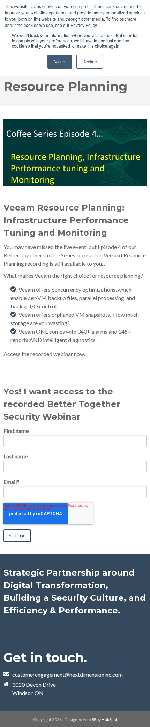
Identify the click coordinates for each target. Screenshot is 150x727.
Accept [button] (59, 61)
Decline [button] (89, 61)
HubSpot (109, 719)
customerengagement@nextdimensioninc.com (67, 674)
